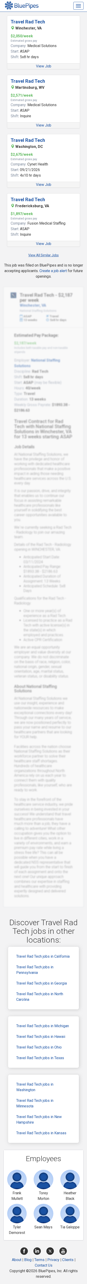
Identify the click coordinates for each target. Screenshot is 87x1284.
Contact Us (43, 1265)
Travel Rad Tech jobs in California (43, 956)
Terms (39, 1260)
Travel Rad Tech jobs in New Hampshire (39, 1120)
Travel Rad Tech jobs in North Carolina (39, 997)
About (16, 1260)
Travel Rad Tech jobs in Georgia (41, 983)
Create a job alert (53, 271)
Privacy (53, 1260)
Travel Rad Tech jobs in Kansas (41, 1133)
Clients (68, 1260)
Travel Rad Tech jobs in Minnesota (34, 1103)
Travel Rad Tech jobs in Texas (40, 1058)
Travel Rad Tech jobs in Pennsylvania (34, 970)
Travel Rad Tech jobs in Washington (34, 1087)
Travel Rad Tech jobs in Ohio (39, 1047)
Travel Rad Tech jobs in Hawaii (40, 1036)
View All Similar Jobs (43, 255)
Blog (28, 1260)
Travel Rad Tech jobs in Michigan (42, 1026)
